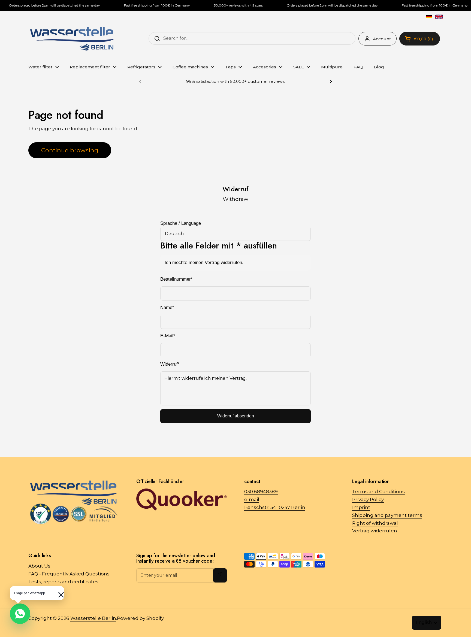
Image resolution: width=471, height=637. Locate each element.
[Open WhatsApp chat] (20, 613)
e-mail (251, 499)
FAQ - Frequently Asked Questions (69, 574)
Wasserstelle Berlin (93, 618)
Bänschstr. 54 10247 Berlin (274, 507)
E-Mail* (167, 335)
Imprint (361, 507)
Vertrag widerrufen (374, 530)
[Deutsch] (429, 17)
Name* (167, 307)
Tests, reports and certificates (63, 581)
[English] (438, 16)
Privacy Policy (368, 499)
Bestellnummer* (176, 279)
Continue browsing (69, 150)
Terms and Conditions (378, 491)
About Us (39, 566)
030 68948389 (261, 491)
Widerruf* (170, 364)
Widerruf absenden (235, 416)
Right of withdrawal (375, 523)
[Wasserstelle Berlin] (72, 38)
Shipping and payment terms (387, 515)
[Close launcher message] (58, 592)
